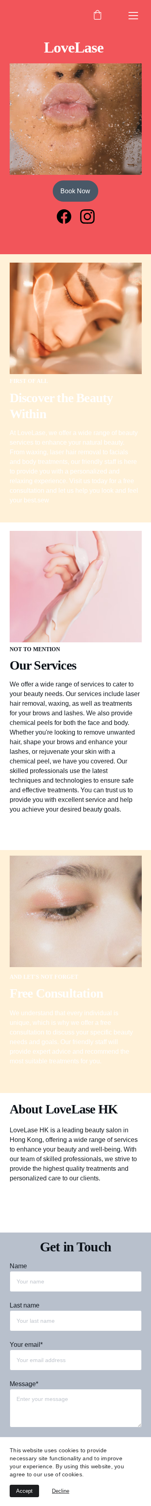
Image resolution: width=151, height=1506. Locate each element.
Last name (24, 1305)
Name (18, 1266)
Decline (60, 1491)
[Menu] (133, 15)
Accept (24, 1491)
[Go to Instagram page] (87, 216)
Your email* (26, 1344)
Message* (24, 1383)
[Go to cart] (97, 16)
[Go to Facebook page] (68, 216)
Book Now (75, 191)
